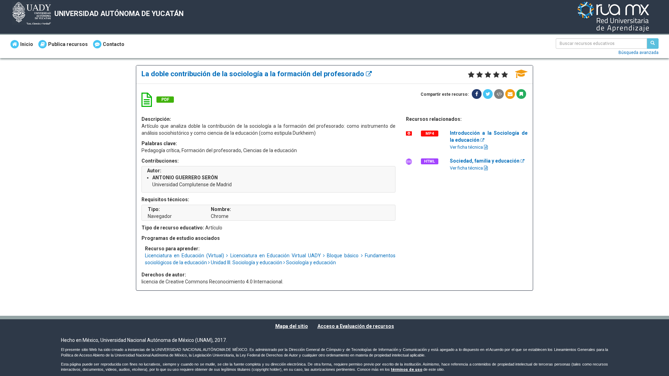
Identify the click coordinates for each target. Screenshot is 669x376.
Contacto (113, 44)
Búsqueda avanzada (638, 52)
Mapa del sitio (291, 326)
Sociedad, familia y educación (485, 161)
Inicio (26, 44)
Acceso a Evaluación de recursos (355, 326)
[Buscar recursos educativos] (653, 43)
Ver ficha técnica (467, 147)
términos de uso (406, 369)
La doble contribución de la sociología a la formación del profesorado (253, 74)
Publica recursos (68, 44)
